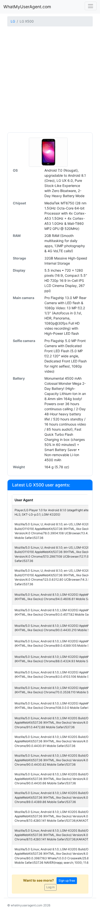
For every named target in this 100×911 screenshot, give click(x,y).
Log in (50, 887)
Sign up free (66, 880)
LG (13, 21)
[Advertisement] (50, 80)
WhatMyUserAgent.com (27, 6)
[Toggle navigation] (91, 6)
